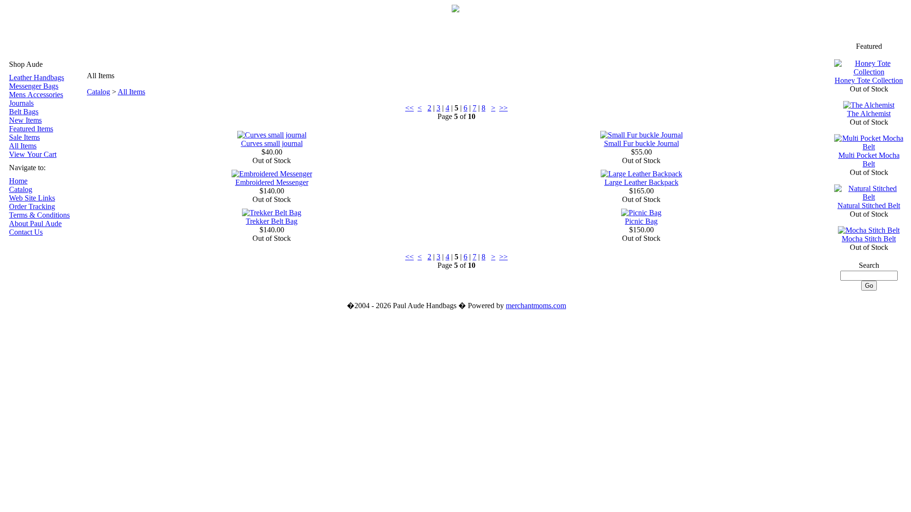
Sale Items (24, 137)
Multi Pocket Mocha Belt (869, 159)
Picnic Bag (641, 221)
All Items (23, 146)
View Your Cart (32, 154)
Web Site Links (32, 198)
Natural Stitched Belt (868, 205)
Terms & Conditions (39, 215)
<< (409, 108)
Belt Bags (23, 112)
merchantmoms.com (536, 306)
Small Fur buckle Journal (641, 143)
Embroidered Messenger (271, 182)
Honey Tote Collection (869, 80)
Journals (21, 103)
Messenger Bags (33, 86)
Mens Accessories (36, 95)
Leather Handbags (36, 77)
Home (18, 181)
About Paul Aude (35, 223)
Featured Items (31, 129)
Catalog (20, 189)
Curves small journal (272, 143)
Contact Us (26, 232)
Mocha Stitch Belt (869, 239)
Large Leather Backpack (641, 182)
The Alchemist (869, 114)
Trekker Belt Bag (271, 221)
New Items (25, 120)
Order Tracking (32, 206)
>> (503, 108)
